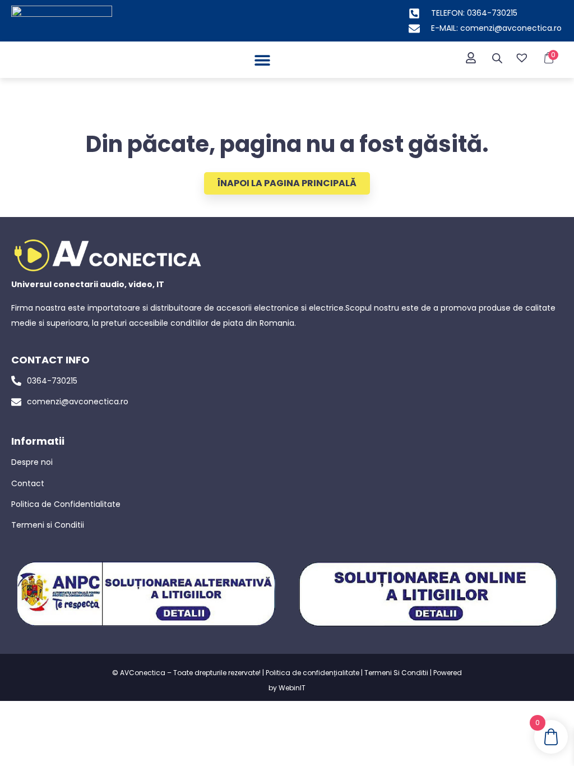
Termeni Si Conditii (396, 672)
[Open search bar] (497, 58)
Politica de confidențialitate (312, 672)
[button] (262, 59)
